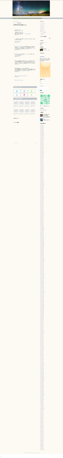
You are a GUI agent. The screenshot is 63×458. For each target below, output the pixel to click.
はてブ (17, 95)
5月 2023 (41, 175)
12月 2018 (41, 243)
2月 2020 (41, 225)
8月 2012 (41, 336)
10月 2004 (41, 439)
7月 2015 (41, 296)
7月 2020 (41, 219)
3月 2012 (41, 342)
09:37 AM (18, 49)
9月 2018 (41, 247)
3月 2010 (41, 373)
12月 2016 (41, 274)
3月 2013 (41, 327)
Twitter (17, 91)
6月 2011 (41, 354)
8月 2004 (41, 440)
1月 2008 (41, 404)
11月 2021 (41, 198)
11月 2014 (41, 306)
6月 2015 (41, 297)
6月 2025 (41, 143)
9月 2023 (41, 170)
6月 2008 (41, 399)
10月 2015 (41, 292)
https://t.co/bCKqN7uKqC (18, 41)
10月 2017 (41, 261)
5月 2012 (41, 340)
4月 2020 (41, 223)
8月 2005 (41, 427)
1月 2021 (41, 211)
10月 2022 (41, 184)
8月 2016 (41, 279)
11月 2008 (41, 394)
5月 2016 (41, 283)
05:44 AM (18, 42)
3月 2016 (41, 286)
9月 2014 (41, 309)
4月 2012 (41, 341)
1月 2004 (41, 448)
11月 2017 (41, 260)
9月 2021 (41, 201)
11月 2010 (41, 363)
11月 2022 (41, 183)
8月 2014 (41, 310)
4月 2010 (41, 372)
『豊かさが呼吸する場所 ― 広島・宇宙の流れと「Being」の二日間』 (46, 115)
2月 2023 (41, 179)
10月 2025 (41, 138)
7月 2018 (41, 250)
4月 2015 (41, 300)
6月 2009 (41, 385)
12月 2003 (41, 449)
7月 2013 (41, 322)
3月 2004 (41, 445)
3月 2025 (41, 147)
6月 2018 (41, 251)
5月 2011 (41, 355)
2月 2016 (41, 287)
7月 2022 (41, 188)
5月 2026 (41, 129)
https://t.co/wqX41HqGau (18, 55)
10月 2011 (41, 349)
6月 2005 (41, 430)
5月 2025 (41, 144)
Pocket (24, 95)
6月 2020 (41, 220)
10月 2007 (41, 408)
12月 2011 (41, 346)
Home (14, 18)
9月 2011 (41, 350)
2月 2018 (41, 256)
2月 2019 (41, 241)
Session (27, 18)
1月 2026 (41, 134)
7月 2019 (41, 234)
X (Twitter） (39, 18)
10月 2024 (41, 153)
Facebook (36, 18)
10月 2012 (41, 333)
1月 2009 (41, 391)
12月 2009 (41, 377)
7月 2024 (41, 157)
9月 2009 (41, 381)
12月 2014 (41, 305)
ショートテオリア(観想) (43, 32)
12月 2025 (41, 135)
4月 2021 (41, 207)
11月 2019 (41, 229)
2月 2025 (41, 148)
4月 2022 (41, 192)
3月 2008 (41, 403)
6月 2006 (41, 417)
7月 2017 (41, 265)
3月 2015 (41, 301)
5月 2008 (41, 400)
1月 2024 (41, 165)
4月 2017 (41, 269)
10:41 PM (18, 76)
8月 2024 (41, 156)
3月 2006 (41, 421)
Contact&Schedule (32, 18)
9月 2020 (41, 216)
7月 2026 (41, 126)
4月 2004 (41, 444)
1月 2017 (41, 273)
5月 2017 (41, 268)
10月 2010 (41, 364)
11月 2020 (41, 214)
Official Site (17, 18)
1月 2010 (41, 376)
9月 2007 (41, 409)
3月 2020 (41, 224)
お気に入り (42, 27)
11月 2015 (41, 291)
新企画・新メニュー (42, 31)
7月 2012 (41, 337)
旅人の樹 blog (16, 1)
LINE (31, 91)
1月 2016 (41, 288)
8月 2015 (41, 295)
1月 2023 (41, 180)
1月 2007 (41, 413)
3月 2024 (41, 162)
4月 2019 (41, 238)
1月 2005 (41, 436)
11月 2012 (41, 332)
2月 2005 (41, 435)
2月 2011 (41, 359)
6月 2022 (41, 189)
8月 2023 (41, 171)
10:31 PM (18, 71)
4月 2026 (41, 130)
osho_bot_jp (17, 46)
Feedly (31, 95)
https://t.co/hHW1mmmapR (26, 70)
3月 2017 (41, 270)
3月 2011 (41, 358)
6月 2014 (41, 313)
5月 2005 (41, 431)
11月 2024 (41, 152)
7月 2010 (41, 368)
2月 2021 (41, 210)
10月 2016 (41, 277)
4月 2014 (41, 315)
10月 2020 (41, 215)
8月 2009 (41, 382)
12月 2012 (41, 331)
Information (21, 18)
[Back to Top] (1, 457)
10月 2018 (41, 246)
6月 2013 (41, 323)
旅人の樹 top (42, 56)
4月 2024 (41, 161)
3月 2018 (41, 255)
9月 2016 (41, 278)
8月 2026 (41, 125)
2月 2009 (41, 390)
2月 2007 (41, 412)
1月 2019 (41, 242)
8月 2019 (41, 233)
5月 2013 (41, 324)
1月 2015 (41, 304)
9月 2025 (41, 139)
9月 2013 (41, 319)
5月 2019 (41, 237)
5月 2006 (41, 418)
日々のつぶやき (42, 23)
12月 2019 (41, 228)
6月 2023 (41, 174)
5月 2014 (41, 314)
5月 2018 (41, 252)
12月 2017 (41, 259)
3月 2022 (41, 193)
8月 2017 (41, 264)
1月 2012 (41, 345)
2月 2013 (41, 328)
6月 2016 (41, 282)
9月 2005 (41, 426)
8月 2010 (41, 367)
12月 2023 (41, 166)
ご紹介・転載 (42, 28)
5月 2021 (41, 206)
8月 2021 (41, 202)
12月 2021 (41, 197)
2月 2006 (41, 422)
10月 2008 (41, 395)
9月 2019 (41, 232)
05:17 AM (18, 34)
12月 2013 (41, 318)
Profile (24, 18)
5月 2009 (41, 386)
